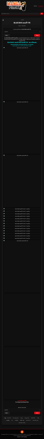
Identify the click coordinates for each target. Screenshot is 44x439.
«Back (37, 35)
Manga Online (26, 402)
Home (19, 25)
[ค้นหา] (41, 14)
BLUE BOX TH (28, 420)
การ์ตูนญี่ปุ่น (8, 420)
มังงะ (12, 420)
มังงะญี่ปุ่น (16, 420)
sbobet (18, 436)
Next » (6, 35)
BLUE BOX (24, 25)
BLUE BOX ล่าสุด (35, 420)
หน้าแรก (35, 6)
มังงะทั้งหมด (40, 6)
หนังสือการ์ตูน (22, 420)
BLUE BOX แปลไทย (22, 422)
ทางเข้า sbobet (24, 436)
